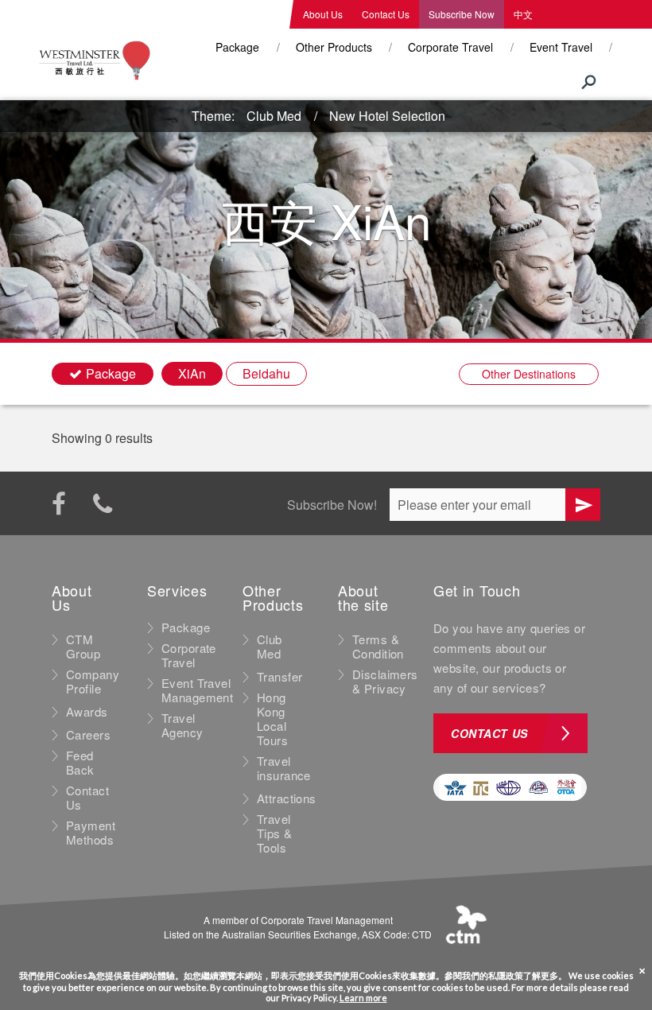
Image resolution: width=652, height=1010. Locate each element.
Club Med (273, 116)
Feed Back (80, 762)
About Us (323, 14)
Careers (88, 735)
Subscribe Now (462, 14)
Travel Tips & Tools (275, 833)
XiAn (192, 373)
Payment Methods (90, 832)
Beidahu (266, 373)
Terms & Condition (378, 646)
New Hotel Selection (387, 116)
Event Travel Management (197, 690)
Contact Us (385, 14)
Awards (87, 712)
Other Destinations (529, 374)
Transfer (279, 677)
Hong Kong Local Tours (272, 719)
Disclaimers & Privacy (385, 681)
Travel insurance (284, 768)
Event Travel (561, 47)
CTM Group (83, 646)
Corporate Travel (450, 47)
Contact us (489, 733)
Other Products (334, 47)
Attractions (286, 798)
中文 (523, 14)
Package (237, 47)
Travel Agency (182, 725)
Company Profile (92, 681)
